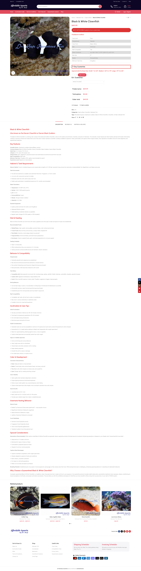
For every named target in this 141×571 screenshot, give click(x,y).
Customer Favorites (87, 519)
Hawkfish (94, 519)
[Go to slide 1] (69, 523)
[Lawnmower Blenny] (116, 501)
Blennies (120, 519)
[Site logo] (19, 6)
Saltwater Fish (79, 17)
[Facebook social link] (76, 117)
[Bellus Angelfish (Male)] (55, 501)
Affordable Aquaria (79, 114)
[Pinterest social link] (79, 117)
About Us (14, 546)
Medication (34, 551)
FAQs (13, 551)
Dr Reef (116, 114)
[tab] (59, 123)
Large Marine (61, 519)
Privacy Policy (55, 551)
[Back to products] (128, 17)
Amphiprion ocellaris (90, 114)
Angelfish (55, 519)
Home (73, 17)
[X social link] (78, 117)
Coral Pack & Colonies (37, 554)
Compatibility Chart (56, 549)
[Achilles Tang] (24, 501)
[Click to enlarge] (13, 73)
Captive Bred (88, 17)
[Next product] (130, 17)
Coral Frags (35, 556)
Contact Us (15, 556)
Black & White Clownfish (101, 114)
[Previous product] (126, 17)
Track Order (55, 546)
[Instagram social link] (124, 531)
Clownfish (87, 112)
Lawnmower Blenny (116, 517)
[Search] (100, 6)
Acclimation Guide (16, 549)
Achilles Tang (24, 517)
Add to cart (82, 74)
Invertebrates (35, 549)
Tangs (28, 519)
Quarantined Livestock (57, 554)
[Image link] (19, 531)
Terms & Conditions (17, 554)
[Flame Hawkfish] (85, 501)
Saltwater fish (121, 114)
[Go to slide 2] (71, 523)
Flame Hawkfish (86, 517)
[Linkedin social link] (81, 117)
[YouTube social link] (127, 531)
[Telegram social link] (83, 117)
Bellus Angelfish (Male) (55, 517)
